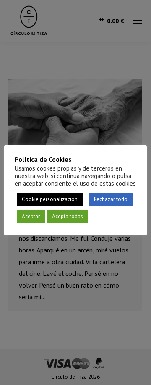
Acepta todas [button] (67, 216)
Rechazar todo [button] (111, 199)
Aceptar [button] (31, 216)
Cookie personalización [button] (50, 199)
